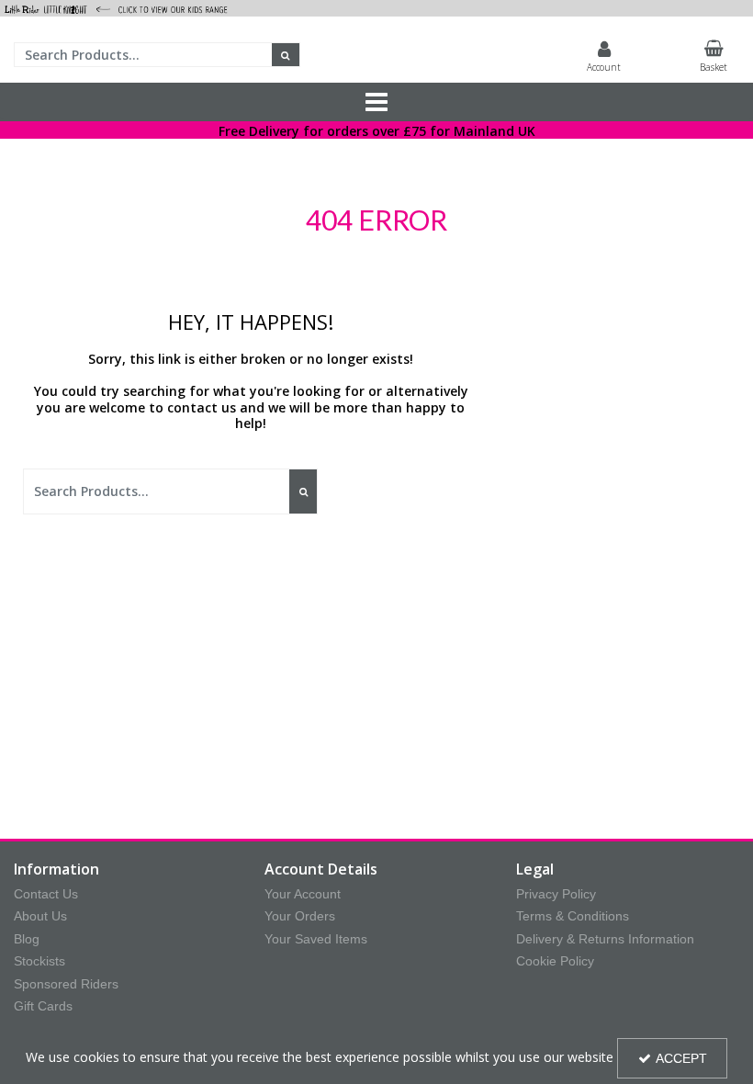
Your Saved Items (315, 939)
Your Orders (299, 916)
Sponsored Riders (66, 984)
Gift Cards (43, 1006)
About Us (40, 916)
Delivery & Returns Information (605, 939)
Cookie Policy (555, 961)
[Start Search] (286, 54)
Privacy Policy (556, 893)
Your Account (302, 893)
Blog (26, 939)
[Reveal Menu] (376, 102)
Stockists (39, 961)
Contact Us (46, 893)
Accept (681, 1058)
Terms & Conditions (572, 916)
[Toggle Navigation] (376, 102)
